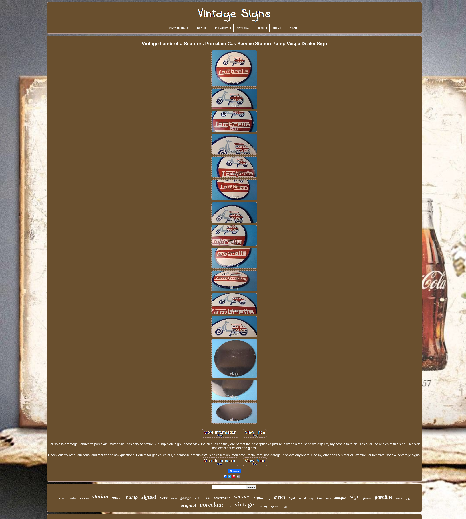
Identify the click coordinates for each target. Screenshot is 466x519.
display (263, 506)
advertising (222, 498)
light (292, 498)
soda (174, 498)
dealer (72, 498)
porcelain (211, 504)
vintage (244, 504)
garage (185, 498)
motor (117, 497)
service (242, 496)
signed (148, 497)
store (328, 498)
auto (197, 498)
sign (355, 496)
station (100, 496)
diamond (84, 498)
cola (268, 499)
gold (274, 505)
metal (279, 497)
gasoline (383, 497)
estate (207, 498)
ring (311, 498)
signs (258, 497)
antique (340, 498)
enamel (399, 498)
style (408, 499)
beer (229, 506)
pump (132, 497)
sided (302, 498)
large (320, 498)
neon (62, 498)
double (285, 507)
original (188, 505)
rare (164, 497)
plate (367, 497)
